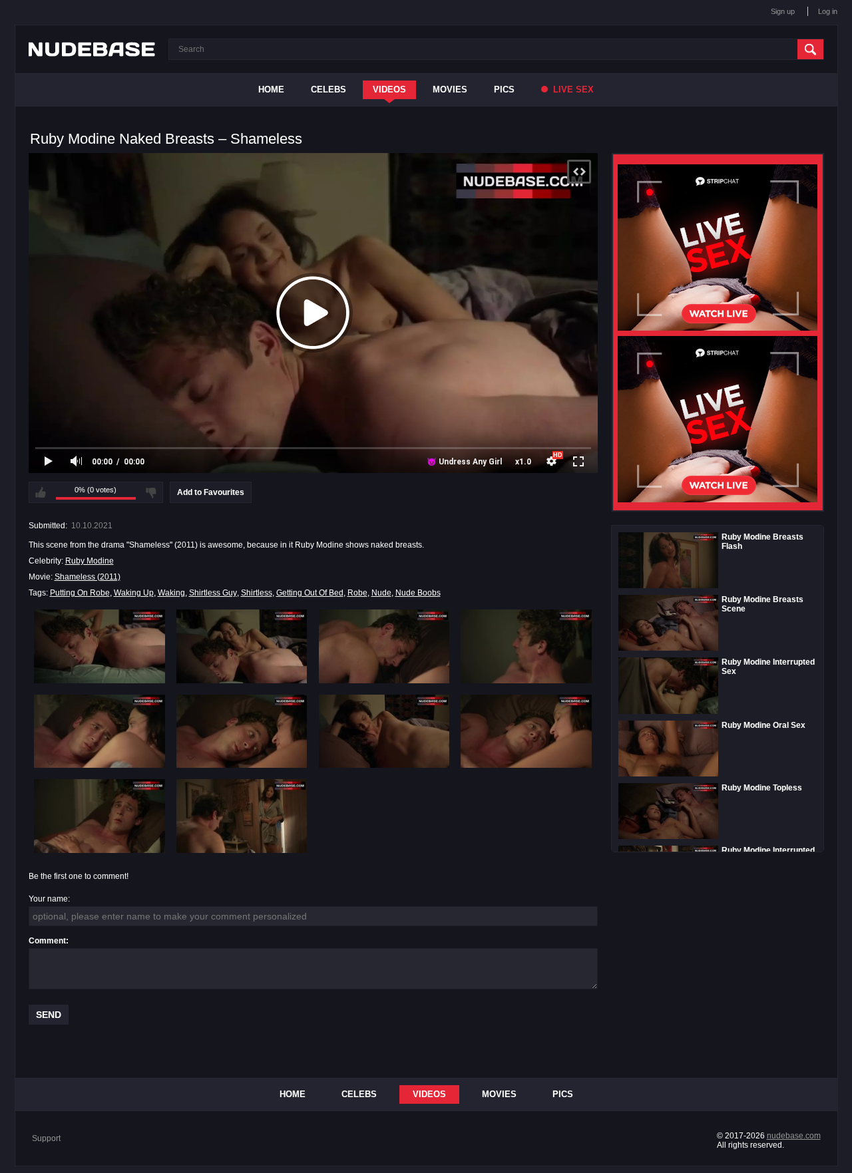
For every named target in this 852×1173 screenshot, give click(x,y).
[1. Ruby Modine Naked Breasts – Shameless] (99, 646)
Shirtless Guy (213, 592)
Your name (48, 899)
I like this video (40, 492)
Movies (450, 89)
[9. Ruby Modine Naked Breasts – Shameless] (99, 815)
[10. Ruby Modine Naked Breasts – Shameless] (242, 815)
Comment (47, 940)
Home (271, 89)
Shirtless (256, 592)
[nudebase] (92, 49)
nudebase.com (794, 1135)
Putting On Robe (80, 592)
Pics (504, 89)
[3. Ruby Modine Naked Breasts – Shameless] (384, 646)
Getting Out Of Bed (309, 592)
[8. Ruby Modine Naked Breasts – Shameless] (526, 731)
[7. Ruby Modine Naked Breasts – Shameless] (384, 731)
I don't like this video (151, 492)
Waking (171, 592)
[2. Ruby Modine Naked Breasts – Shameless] (242, 646)
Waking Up (134, 592)
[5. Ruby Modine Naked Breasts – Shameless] (99, 731)
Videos (389, 89)
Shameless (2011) (87, 577)
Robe (357, 592)
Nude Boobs (418, 592)
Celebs (328, 89)
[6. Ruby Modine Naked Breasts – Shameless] (242, 731)
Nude (381, 592)
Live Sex (572, 89)
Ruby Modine (89, 561)
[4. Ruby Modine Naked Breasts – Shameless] (526, 646)
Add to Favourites (210, 492)
